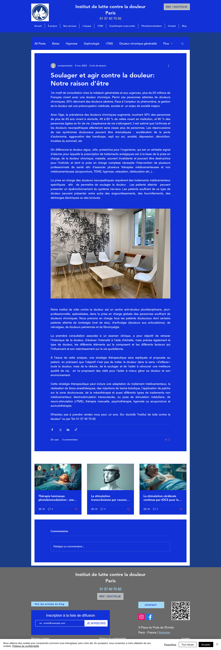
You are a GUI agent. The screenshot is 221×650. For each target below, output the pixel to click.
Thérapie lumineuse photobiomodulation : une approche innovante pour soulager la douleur (56, 498)
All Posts (40, 43)
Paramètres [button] (170, 644)
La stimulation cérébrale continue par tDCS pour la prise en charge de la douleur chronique (161, 498)
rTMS (109, 43)
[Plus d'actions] (168, 66)
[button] (182, 43)
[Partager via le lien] (75, 429)
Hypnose (71, 43)
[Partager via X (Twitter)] (60, 429)
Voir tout (182, 457)
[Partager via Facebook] (52, 429)
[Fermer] (217, 644)
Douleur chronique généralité (138, 43)
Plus (166, 43)
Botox (55, 43)
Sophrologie (91, 43)
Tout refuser (188, 644)
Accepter (205, 644)
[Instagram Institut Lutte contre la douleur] (141, 617)
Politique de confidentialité (25, 646)
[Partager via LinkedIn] (68, 429)
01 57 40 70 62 (110, 18)
